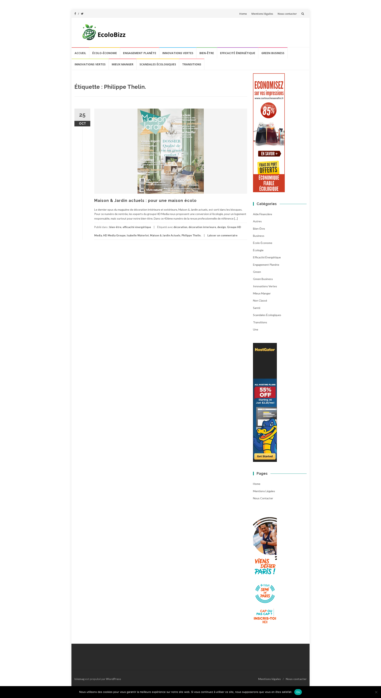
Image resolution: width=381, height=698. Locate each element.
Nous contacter (287, 13)
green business (272, 53)
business (258, 235)
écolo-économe (104, 53)
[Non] (376, 692)
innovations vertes (177, 53)
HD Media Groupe (114, 235)
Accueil (80, 53)
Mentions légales (262, 13)
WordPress (113, 679)
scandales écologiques (158, 64)
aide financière (262, 214)
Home (243, 13)
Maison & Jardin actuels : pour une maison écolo (145, 200)
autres (257, 221)
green (257, 271)
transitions (191, 64)
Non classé (260, 300)
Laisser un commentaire (222, 235)
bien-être (206, 53)
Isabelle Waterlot (138, 235)
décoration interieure (202, 227)
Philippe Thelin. (191, 235)
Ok (298, 692)
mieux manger (122, 64)
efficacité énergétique (237, 53)
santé (256, 307)
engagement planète (139, 53)
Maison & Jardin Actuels (165, 235)
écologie (258, 250)
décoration (180, 227)
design (221, 227)
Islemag (79, 679)
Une (255, 329)
